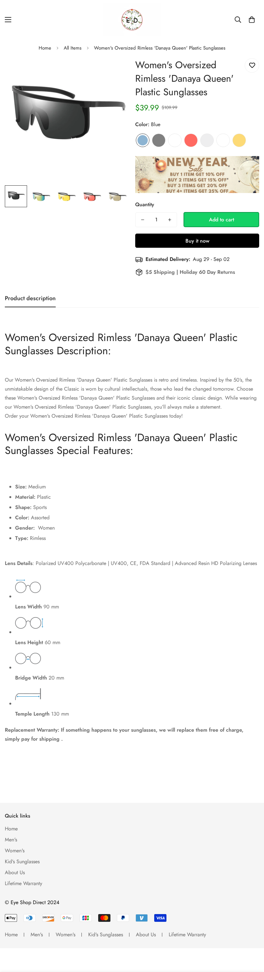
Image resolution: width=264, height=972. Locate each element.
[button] (251, 19)
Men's (11, 839)
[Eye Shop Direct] (132, 20)
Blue (142, 140)
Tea (223, 140)
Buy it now (197, 241)
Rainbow (174, 140)
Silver (207, 140)
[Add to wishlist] (252, 65)
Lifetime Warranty (23, 883)
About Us (15, 872)
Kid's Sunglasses (22, 861)
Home (45, 47)
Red (190, 140)
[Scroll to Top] (251, 937)
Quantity (144, 204)
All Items (72, 47)
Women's (14, 850)
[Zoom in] (115, 70)
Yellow (239, 140)
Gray (158, 140)
